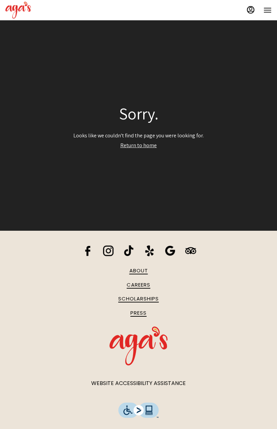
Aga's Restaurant (138, 345)
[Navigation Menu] (267, 10)
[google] (170, 250)
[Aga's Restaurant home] (35, 10)
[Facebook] (87, 250)
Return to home (138, 145)
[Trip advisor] (190, 250)
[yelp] (149, 250)
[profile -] (251, 10)
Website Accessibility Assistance (138, 383)
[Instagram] (108, 250)
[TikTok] (129, 250)
